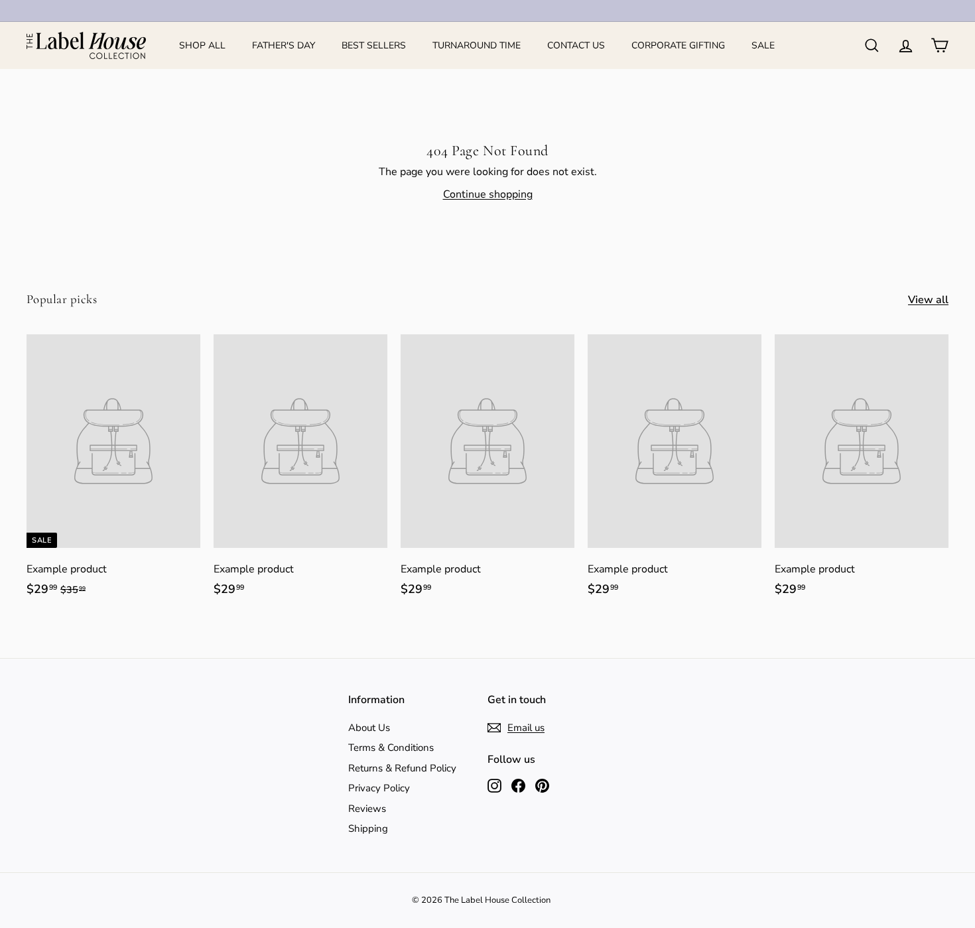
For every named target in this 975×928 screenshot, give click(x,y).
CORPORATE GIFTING (678, 45)
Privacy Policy (379, 788)
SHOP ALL (202, 45)
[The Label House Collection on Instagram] (494, 785)
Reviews (367, 808)
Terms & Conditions (391, 747)
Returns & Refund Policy (402, 768)
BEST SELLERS (374, 45)
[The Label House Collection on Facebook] (518, 785)
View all (928, 300)
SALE (763, 45)
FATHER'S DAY (283, 45)
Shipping (368, 828)
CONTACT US (576, 45)
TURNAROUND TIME (476, 45)
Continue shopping (488, 194)
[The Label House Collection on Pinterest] (542, 785)
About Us (369, 727)
